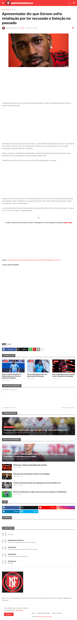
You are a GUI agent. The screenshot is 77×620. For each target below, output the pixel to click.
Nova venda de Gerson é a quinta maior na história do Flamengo (63, 375)
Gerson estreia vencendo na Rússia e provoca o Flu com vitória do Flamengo (11, 376)
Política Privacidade (43, 613)
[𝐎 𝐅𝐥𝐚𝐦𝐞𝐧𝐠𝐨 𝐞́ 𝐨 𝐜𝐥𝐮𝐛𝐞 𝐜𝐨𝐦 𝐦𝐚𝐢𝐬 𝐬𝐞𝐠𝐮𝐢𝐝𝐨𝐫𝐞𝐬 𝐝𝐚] (7, 467)
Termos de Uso (57, 613)
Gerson (14, 9)
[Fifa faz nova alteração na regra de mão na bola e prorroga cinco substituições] (7, 494)
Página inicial (6, 9)
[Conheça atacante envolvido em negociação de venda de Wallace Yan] (7, 485)
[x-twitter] (29, 507)
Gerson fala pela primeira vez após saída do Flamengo (37, 375)
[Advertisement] (38, 83)
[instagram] (66, 507)
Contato (32, 613)
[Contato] (48, 511)
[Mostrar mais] (42, 349)
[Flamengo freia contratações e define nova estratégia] (7, 476)
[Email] (38, 349)
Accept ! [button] (9, 614)
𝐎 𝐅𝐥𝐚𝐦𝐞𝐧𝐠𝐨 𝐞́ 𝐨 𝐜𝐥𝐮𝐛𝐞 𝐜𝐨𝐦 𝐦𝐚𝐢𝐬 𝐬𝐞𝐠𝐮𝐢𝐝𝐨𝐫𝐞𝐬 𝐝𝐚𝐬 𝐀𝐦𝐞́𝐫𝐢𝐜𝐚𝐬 (30, 465)
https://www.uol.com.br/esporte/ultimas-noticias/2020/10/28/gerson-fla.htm (34, 260)
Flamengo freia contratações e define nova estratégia (31, 474)
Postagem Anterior (9, 407)
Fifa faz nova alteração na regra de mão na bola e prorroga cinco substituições (40, 492)
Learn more (19, 610)
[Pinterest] (34, 349)
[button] (3, 3)
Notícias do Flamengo (45, 616)
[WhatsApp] (30, 349)
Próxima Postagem (68, 407)
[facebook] (11, 507)
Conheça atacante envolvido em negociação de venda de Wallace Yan (37, 483)
